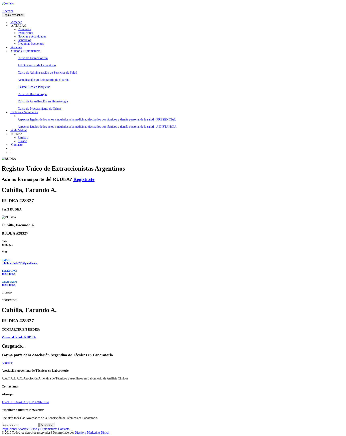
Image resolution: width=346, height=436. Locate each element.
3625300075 (9, 273)
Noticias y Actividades (32, 36)
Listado (22, 141)
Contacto (16, 144)
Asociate (16, 47)
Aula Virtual (18, 130)
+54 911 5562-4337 (14, 402)
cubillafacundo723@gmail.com (19, 263)
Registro (23, 137)
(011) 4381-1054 (38, 402)
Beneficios (24, 40)
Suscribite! (47, 425)
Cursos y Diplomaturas (25, 51)
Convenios (24, 29)
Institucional (25, 32)
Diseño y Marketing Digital (92, 432)
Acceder (7, 11)
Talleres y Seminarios (24, 112)
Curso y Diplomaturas (43, 429)
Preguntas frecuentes (31, 43)
